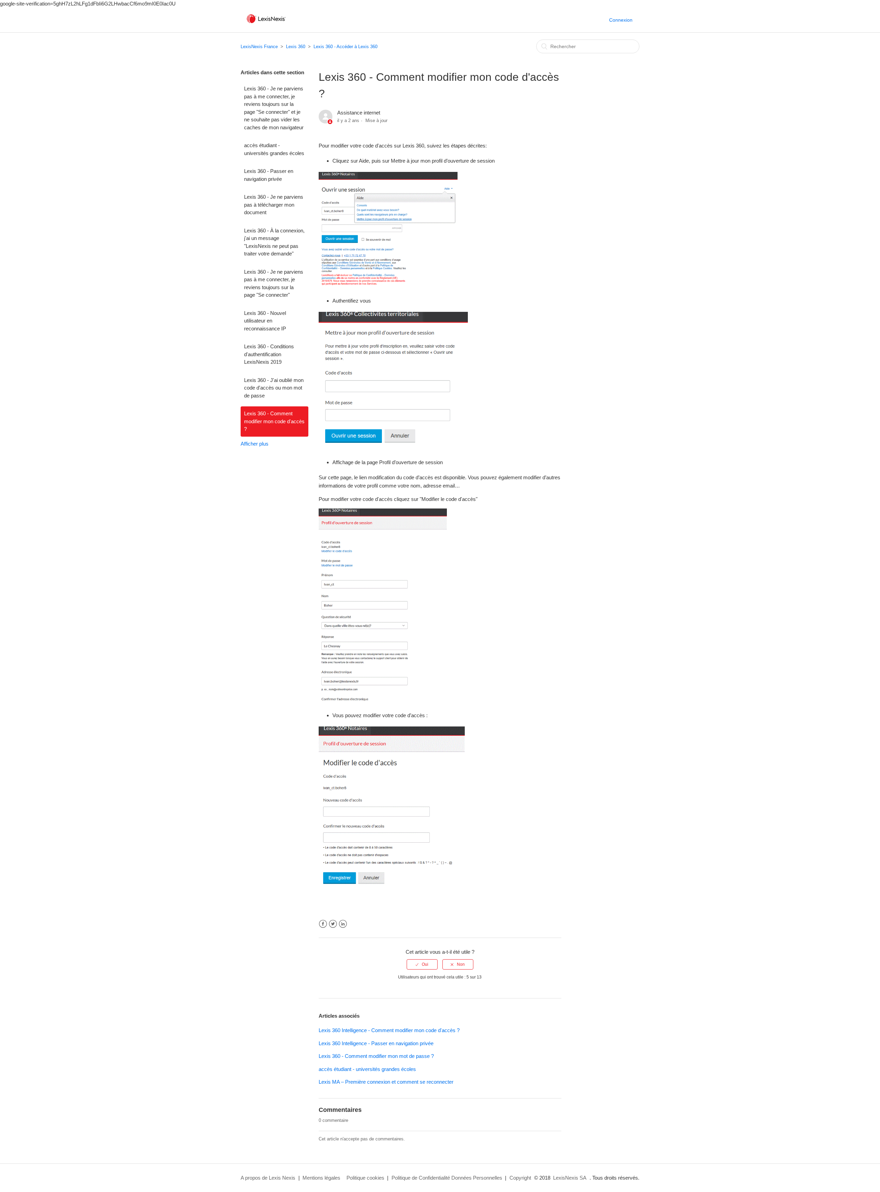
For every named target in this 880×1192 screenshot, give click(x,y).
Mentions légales (321, 1178)
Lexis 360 (295, 46)
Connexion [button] (620, 20)
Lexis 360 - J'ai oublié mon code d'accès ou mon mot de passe (274, 387)
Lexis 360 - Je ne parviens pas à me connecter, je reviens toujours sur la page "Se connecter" (273, 283)
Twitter (333, 924)
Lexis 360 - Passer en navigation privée (268, 175)
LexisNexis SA (569, 1178)
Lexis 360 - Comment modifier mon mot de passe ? (376, 1056)
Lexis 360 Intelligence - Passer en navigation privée (376, 1043)
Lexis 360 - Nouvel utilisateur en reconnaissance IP (265, 320)
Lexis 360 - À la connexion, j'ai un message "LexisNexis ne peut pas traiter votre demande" (274, 242)
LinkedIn (343, 924)
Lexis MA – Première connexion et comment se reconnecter (386, 1082)
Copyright (520, 1178)
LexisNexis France (259, 46)
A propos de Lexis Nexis (268, 1178)
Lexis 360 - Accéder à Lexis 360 (345, 46)
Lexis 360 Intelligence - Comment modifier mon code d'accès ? (389, 1030)
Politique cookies (365, 1178)
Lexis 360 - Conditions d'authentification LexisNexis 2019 (269, 354)
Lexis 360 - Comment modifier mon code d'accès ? (274, 421)
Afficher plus (254, 444)
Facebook (323, 924)
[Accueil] (266, 23)
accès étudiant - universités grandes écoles (274, 149)
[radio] (422, 964)
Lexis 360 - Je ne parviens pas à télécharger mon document (273, 204)
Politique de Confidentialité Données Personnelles (447, 1178)
